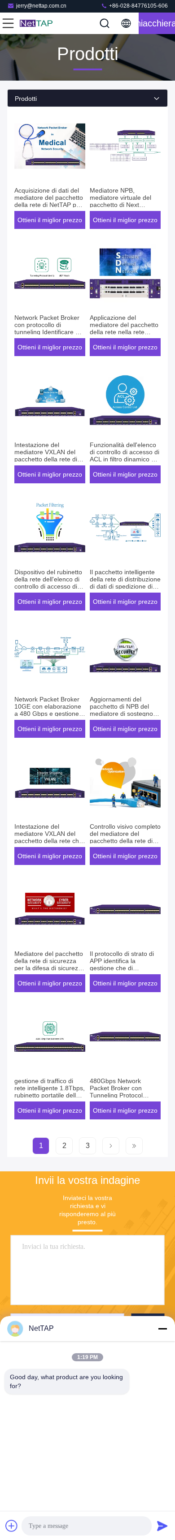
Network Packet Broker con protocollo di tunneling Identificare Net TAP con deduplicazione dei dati (49, 332)
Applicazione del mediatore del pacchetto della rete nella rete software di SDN (124, 328)
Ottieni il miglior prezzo (50, 220)
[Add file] (11, 1526)
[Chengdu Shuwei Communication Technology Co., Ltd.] (38, 23)
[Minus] (162, 1328)
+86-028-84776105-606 (138, 6)
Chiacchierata (157, 23)
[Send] (162, 1526)
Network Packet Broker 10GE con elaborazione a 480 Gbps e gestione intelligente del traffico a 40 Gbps (48, 713)
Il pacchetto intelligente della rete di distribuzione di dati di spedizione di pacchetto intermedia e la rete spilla (125, 586)
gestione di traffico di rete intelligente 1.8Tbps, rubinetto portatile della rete (49, 1091)
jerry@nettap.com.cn (41, 6)
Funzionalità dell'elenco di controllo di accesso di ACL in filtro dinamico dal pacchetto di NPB (125, 455)
